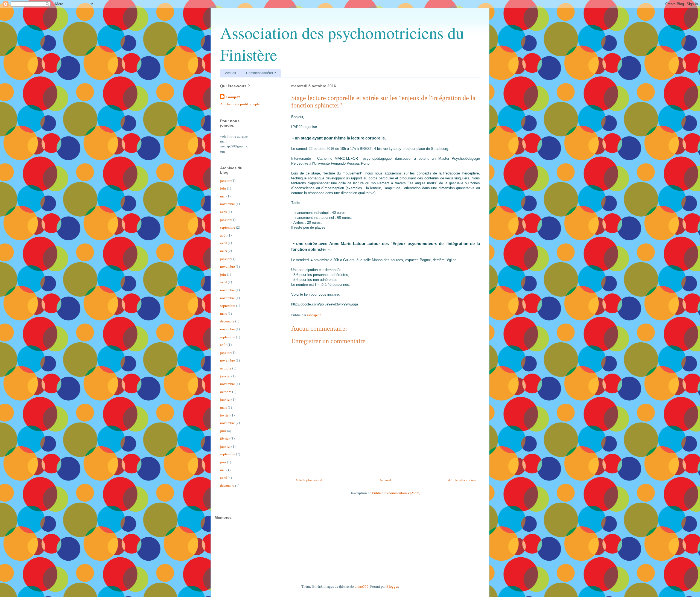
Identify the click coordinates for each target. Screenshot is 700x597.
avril (223, 211)
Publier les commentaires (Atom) (396, 492)
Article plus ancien (462, 479)
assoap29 (233, 96)
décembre (227, 321)
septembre (227, 227)
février (225, 415)
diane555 (362, 586)
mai (223, 196)
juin (223, 188)
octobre (225, 368)
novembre (227, 203)
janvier (225, 180)
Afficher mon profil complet (240, 103)
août (223, 235)
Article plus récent (308, 479)
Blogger (392, 586)
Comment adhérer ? (261, 73)
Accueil (230, 73)
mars (223, 250)
